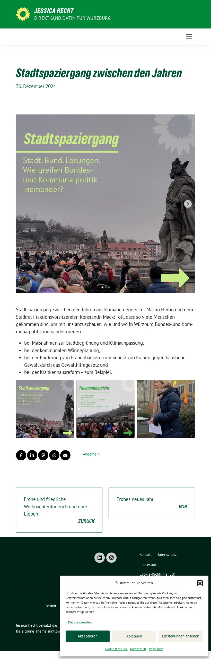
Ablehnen (134, 636)
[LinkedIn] (99, 558)
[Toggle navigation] (189, 36)
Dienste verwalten (80, 622)
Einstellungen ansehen (180, 636)
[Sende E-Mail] (65, 455)
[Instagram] (111, 558)
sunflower (56, 631)
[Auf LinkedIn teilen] (32, 455)
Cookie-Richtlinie (116, 649)
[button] (200, 583)
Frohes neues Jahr (152, 503)
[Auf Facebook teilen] (21, 455)
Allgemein (91, 454)
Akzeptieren (88, 636)
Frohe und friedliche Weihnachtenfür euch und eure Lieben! (59, 510)
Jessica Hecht (54, 11)
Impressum (156, 649)
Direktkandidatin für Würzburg (72, 18)
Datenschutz (138, 649)
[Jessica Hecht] (23, 14)
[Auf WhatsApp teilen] (54, 455)
